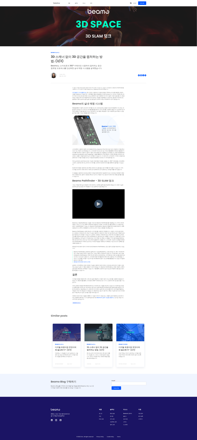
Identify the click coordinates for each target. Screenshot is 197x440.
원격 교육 (112, 424)
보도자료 (125, 419)
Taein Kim (62, 74)
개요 (100, 416)
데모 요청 (101, 419)
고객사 (125, 422)
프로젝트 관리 (113, 422)
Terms (118, 436)
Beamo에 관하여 (127, 413)
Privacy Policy (100, 436)
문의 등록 (140, 416)
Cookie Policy (110, 436)
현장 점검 (112, 413)
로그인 (100, 413)
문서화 (111, 416)
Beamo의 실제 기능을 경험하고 (105, 297)
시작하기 (140, 419)
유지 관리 (112, 419)
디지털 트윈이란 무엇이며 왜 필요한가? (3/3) (65, 348)
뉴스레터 (125, 424)
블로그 (125, 416)
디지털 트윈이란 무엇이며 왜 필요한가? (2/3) (129, 348)
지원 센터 (140, 413)
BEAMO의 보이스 (76, 303)
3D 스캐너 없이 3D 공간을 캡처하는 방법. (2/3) (97, 348)
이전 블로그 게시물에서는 (79, 92)
